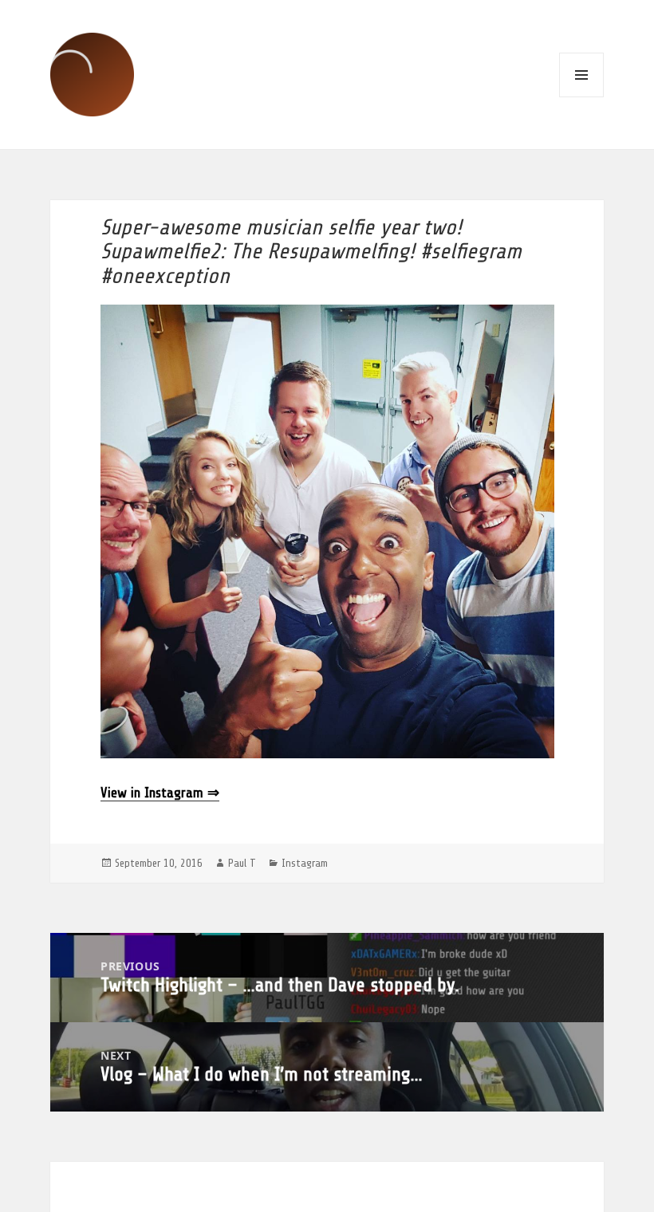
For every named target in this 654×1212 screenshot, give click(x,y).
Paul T (242, 863)
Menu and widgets (581, 75)
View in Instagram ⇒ (159, 793)
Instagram (305, 863)
